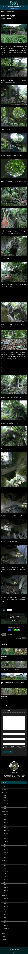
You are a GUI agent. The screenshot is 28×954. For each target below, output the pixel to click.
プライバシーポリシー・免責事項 (14, 949)
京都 (4, 18)
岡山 (6, 901)
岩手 (6, 797)
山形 (6, 806)
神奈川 (6, 830)
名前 (4, 732)
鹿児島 (6, 928)
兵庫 (6, 873)
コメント (5, 715)
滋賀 (6, 865)
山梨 (6, 846)
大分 (6, 922)
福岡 (6, 911)
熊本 (6, 920)
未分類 (5, 939)
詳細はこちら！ (14, 8)
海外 (5, 933)
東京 (6, 827)
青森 (6, 795)
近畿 (5, 860)
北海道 (5, 789)
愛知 (6, 857)
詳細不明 (9, 18)
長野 (6, 849)
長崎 (6, 917)
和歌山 (6, 879)
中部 (5, 833)
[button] (9, 630)
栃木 (6, 816)
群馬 (6, 819)
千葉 (6, 825)
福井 (6, 844)
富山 (6, 838)
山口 (6, 906)
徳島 (6, 884)
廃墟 (5, 787)
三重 (6, 863)
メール (5, 737)
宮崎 (6, 925)
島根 (6, 898)
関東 (5, 811)
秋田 (6, 803)
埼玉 (6, 822)
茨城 (6, 814)
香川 (6, 887)
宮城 (6, 800)
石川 (6, 841)
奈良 (6, 876)
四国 (5, 882)
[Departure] (14, 2)
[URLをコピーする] (18, 630)
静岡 (6, 854)
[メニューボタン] (25, 2)
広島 (6, 903)
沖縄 (6, 930)
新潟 (6, 835)
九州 (5, 909)
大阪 (6, 871)
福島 (6, 808)
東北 (5, 792)
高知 (6, 892)
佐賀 (6, 914)
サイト (4, 741)
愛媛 (6, 890)
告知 (5, 936)
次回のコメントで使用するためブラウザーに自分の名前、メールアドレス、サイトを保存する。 (14, 747)
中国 (5, 895)
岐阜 (6, 852)
